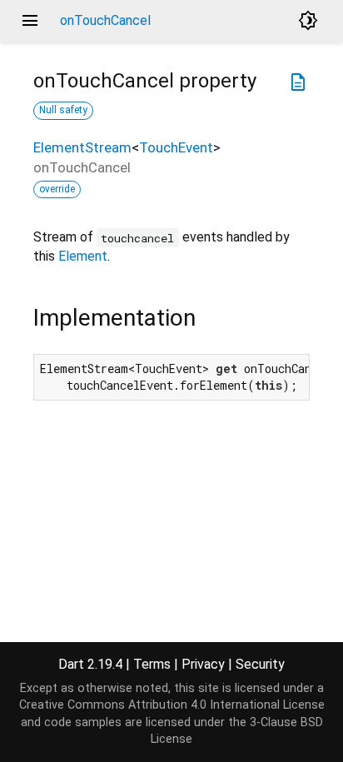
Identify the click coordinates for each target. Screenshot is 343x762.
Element (82, 256)
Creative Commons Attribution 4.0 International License (172, 705)
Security (260, 664)
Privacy (203, 664)
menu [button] (30, 21)
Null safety (63, 110)
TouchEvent (176, 147)
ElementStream (82, 147)
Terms (152, 664)
